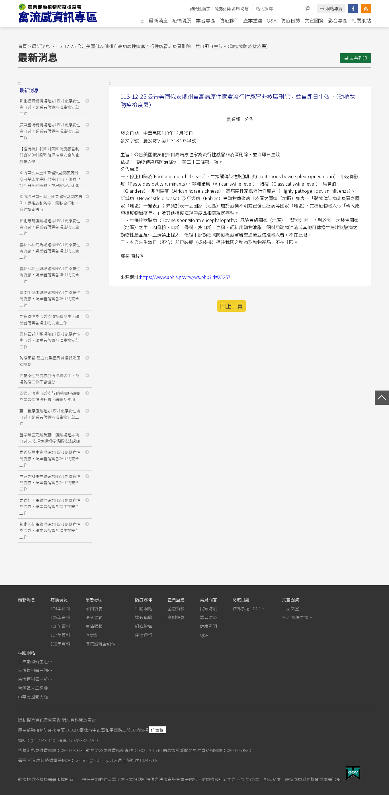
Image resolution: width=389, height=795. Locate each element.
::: (142, 20)
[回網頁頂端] (382, 398)
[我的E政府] (353, 778)
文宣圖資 (314, 20)
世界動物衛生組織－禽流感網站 (35, 661)
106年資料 (60, 626)
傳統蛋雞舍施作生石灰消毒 (102, 644)
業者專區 (205, 20)
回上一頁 (231, 306)
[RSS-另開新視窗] (366, 8)
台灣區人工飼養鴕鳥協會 (35, 688)
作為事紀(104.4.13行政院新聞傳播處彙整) (249, 608)
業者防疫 (208, 617)
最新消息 (158, 20)
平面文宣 (290, 608)
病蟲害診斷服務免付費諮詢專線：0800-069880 (207, 750)
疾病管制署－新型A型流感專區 (35, 679)
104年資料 (60, 608)
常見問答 (208, 600)
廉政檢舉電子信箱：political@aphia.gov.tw (76, 760)
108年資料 (60, 644)
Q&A (272, 20)
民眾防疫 (208, 608)
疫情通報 (94, 626)
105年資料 (60, 617)
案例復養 (94, 608)
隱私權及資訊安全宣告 (39, 720)
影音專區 (337, 20)
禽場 (236, 8)
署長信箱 (26, 760)
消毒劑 (91, 635)
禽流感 (220, 8)
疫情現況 (182, 20)
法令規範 (94, 617)
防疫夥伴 (229, 20)
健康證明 (208, 626)
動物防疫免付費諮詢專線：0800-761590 (123, 750)
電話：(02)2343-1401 (37, 740)
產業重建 (253, 20)
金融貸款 (176, 608)
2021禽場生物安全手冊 (299, 617)
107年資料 (60, 635)
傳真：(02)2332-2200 (78, 740)
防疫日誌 (290, 20)
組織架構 (143, 626)
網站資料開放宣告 (79, 720)
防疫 (245, 8)
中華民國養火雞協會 (35, 697)
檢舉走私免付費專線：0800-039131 (51, 750)
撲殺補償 (143, 617)
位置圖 (157, 729)
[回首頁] (63, 13)
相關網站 (361, 20)
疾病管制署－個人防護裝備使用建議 (35, 670)
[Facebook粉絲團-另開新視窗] (353, 8)
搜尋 (307, 8)
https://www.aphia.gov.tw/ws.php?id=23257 (185, 277)
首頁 (22, 46)
